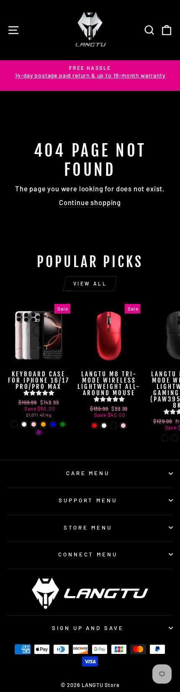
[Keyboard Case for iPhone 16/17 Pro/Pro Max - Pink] (34, 424)
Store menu (88, 527)
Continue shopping (90, 202)
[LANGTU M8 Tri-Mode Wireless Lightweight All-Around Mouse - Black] (114, 425)
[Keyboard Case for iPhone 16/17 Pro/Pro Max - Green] (62, 424)
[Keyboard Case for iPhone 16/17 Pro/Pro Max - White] (24, 424)
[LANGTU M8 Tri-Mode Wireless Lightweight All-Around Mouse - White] (104, 425)
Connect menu (88, 554)
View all (90, 283)
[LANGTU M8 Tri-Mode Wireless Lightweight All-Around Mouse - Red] (94, 425)
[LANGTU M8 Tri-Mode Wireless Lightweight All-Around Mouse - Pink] (123, 425)
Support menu (88, 500)
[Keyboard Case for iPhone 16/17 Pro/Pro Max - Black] (14, 424)
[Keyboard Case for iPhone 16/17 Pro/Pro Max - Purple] (39, 432)
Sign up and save (88, 628)
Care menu (88, 473)
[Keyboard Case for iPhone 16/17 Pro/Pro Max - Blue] (53, 424)
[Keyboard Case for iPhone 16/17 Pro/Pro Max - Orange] (43, 424)
